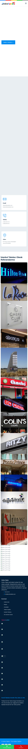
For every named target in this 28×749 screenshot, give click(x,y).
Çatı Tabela (4, 669)
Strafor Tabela (5, 657)
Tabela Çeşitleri (5, 620)
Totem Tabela (5, 637)
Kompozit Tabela (6, 645)
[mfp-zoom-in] (14, 272)
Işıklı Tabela (4, 625)
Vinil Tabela (4, 675)
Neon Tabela (4, 692)
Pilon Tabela (4, 686)
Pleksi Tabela (5, 681)
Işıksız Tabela (5, 631)
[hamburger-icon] (26, 3)
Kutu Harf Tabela (6, 652)
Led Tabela (4, 664)
